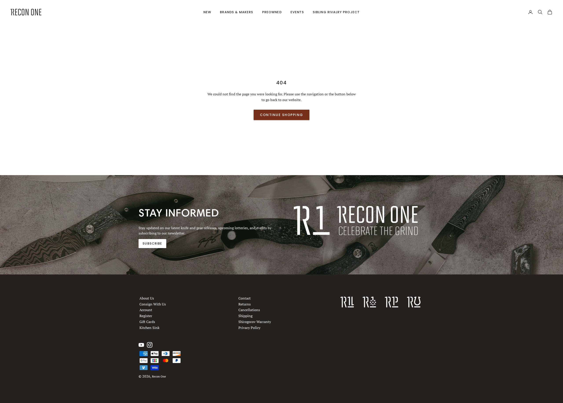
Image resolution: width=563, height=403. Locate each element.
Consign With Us (152, 304)
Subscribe (152, 243)
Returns (244, 304)
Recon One (159, 376)
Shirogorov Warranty (254, 321)
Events (297, 12)
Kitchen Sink (149, 327)
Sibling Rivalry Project (336, 12)
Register (145, 315)
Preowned (272, 12)
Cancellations (249, 309)
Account (145, 309)
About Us (146, 298)
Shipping (245, 315)
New (207, 12)
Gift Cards (147, 321)
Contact (244, 298)
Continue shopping (281, 115)
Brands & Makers (236, 12)
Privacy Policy (249, 327)
